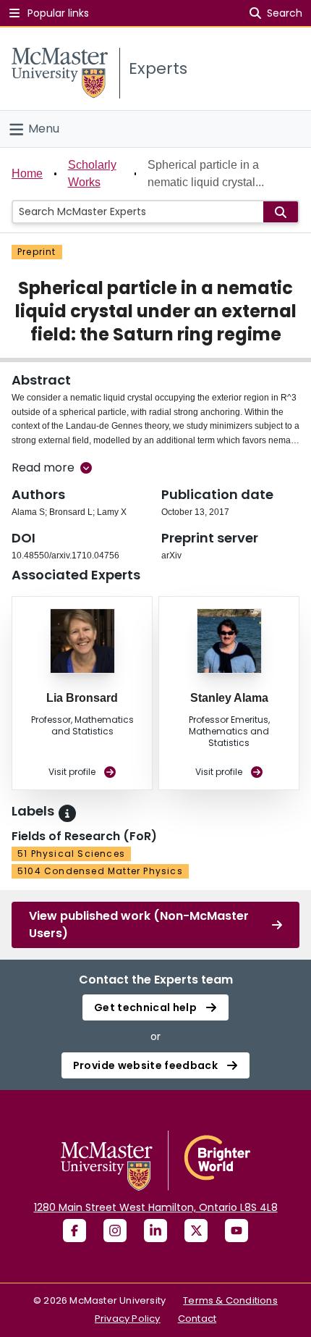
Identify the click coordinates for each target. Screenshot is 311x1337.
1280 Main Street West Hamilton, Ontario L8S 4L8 (156, 1207)
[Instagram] (115, 1230)
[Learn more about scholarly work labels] (67, 813)
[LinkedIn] (155, 1230)
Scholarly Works (92, 173)
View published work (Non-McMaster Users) (139, 925)
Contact (197, 1318)
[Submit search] (280, 211)
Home (27, 173)
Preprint (36, 252)
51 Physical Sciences (71, 853)
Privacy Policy (128, 1318)
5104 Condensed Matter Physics (100, 871)
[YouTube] (236, 1230)
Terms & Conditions (230, 1300)
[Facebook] (74, 1230)
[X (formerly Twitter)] (196, 1230)
